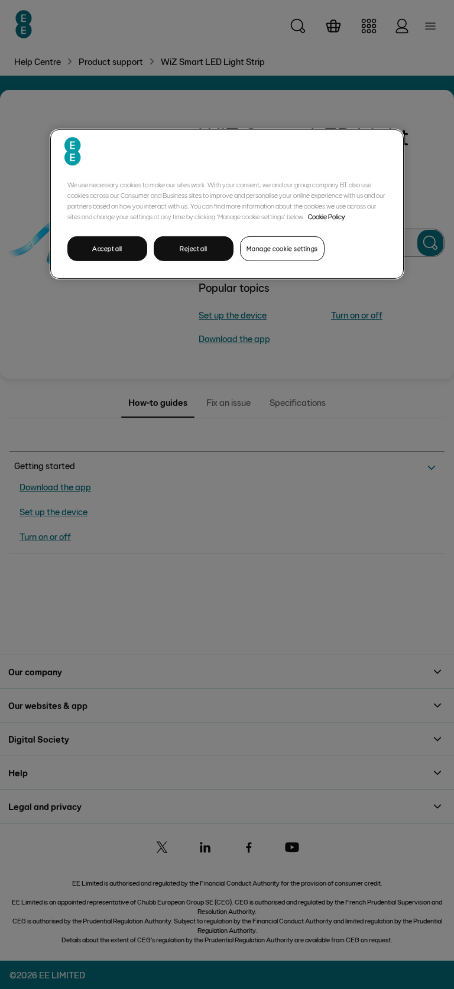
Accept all (107, 248)
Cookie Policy (326, 216)
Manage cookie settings (282, 248)
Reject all (193, 248)
